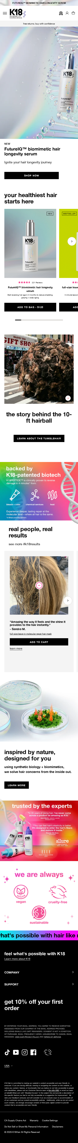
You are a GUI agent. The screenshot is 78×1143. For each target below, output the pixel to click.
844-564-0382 (54, 1090)
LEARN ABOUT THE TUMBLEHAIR (39, 438)
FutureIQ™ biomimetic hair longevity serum (30, 289)
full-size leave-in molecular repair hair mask (31, 634)
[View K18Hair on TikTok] (7, 1052)
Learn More (18, 786)
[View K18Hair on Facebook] (33, 1052)
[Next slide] (71, 241)
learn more (16, 648)
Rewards (60, 13)
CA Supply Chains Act (15, 1120)
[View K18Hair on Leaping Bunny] (48, 1052)
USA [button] (6, 1065)
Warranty (34, 1120)
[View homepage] (18, 13)
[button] (73, 13)
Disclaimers (57, 1126)
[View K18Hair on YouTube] (16, 1052)
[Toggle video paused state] (68, 398)
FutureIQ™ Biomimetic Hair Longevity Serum (39, 3)
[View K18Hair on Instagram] (25, 1052)
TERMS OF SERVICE (52, 1037)
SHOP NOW (31, 175)
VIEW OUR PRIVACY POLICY (27, 1037)
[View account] (67, 13)
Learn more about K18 (17, 958)
